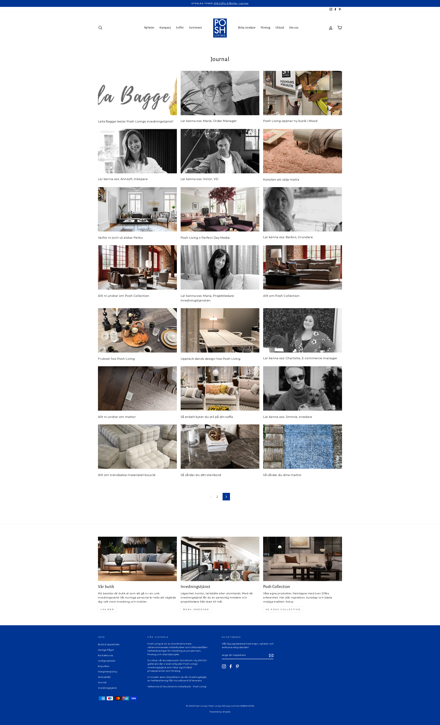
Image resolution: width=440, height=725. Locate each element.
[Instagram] (224, 666)
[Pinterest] (237, 666)
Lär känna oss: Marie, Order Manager (209, 121)
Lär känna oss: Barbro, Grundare (288, 237)
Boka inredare (247, 27)
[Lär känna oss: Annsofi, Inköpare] (137, 151)
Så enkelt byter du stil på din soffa (207, 417)
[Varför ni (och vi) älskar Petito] (137, 209)
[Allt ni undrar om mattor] (137, 388)
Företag (265, 27)
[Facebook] (231, 666)
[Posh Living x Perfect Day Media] (220, 209)
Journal (102, 682)
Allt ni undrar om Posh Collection (123, 295)
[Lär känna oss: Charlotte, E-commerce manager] (302, 330)
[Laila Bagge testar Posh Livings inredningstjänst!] (137, 93)
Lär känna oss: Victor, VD (199, 179)
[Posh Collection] (302, 559)
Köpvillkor (104, 666)
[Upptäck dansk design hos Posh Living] (220, 330)
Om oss (294, 27)
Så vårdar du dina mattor (282, 475)
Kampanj (165, 27)
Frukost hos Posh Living (116, 358)
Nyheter (149, 27)
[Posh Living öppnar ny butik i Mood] (302, 93)
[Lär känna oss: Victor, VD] (220, 151)
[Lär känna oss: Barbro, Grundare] (302, 209)
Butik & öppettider (109, 644)
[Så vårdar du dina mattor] (302, 446)
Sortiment (195, 27)
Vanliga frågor (106, 650)
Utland (280, 27)
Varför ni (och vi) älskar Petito (120, 237)
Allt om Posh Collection (281, 295)
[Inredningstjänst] (220, 559)
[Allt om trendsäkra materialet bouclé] (137, 446)
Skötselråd (104, 677)
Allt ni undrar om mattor (117, 417)
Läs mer (107, 609)
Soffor (180, 27)
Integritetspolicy (107, 671)
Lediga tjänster (107, 660)
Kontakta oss (105, 655)
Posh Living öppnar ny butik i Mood (290, 121)
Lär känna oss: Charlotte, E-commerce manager (300, 358)
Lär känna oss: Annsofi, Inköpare (123, 179)
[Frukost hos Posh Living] (137, 330)
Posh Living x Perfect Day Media (205, 237)
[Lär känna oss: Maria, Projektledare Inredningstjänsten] (220, 267)
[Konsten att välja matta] (302, 151)
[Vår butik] (137, 559)
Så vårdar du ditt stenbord (201, 475)
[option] (220, 3)
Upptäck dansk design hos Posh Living (211, 358)
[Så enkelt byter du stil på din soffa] (220, 388)
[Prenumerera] (271, 655)
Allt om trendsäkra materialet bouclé (127, 475)
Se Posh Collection (283, 609)
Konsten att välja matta (281, 179)
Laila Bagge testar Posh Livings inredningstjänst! (135, 121)
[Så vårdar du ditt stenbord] (220, 446)
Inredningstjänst (107, 688)
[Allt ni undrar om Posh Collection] (137, 267)
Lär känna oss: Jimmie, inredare (287, 417)
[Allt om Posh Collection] (302, 267)
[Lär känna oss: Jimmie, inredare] (302, 388)
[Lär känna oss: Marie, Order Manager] (220, 93)
